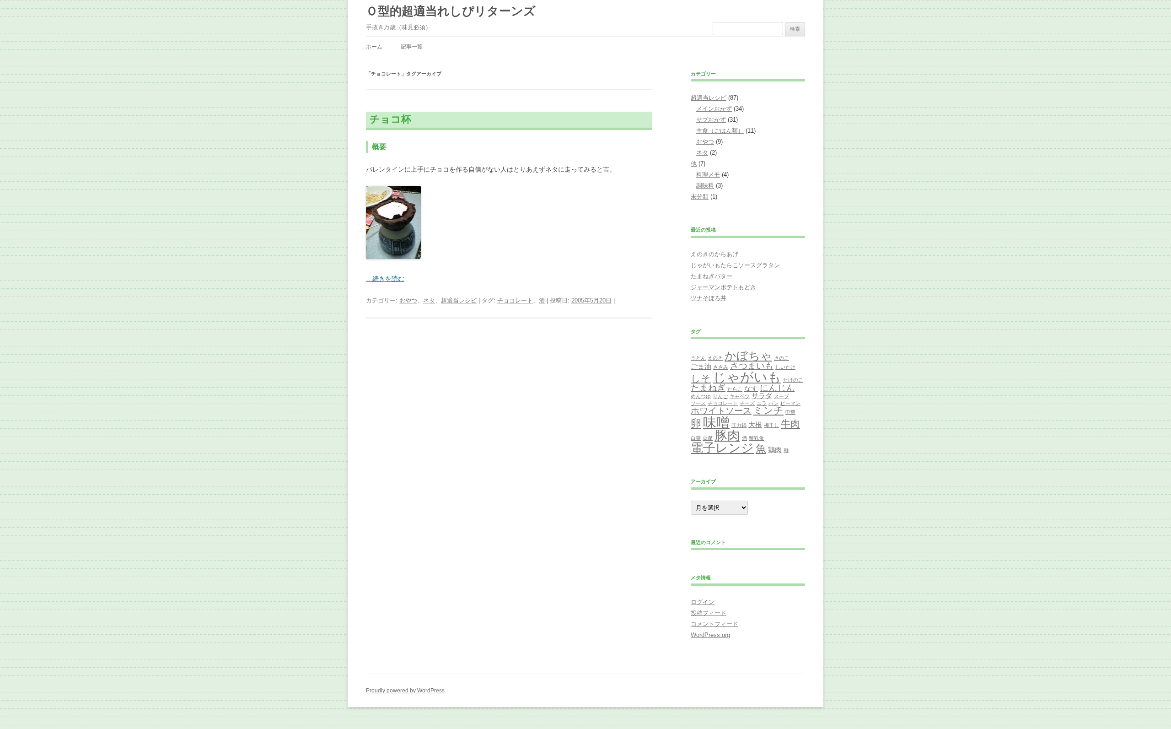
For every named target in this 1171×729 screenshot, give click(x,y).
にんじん (777, 388)
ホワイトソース (721, 411)
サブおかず (711, 119)
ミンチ (768, 410)
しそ (701, 378)
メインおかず (714, 108)
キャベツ (740, 396)
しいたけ (785, 367)
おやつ (408, 300)
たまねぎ (708, 388)
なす (751, 388)
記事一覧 (412, 46)
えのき (715, 358)
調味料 (705, 185)
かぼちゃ (748, 355)
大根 (755, 424)
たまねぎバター (711, 276)
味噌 (716, 422)
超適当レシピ (459, 300)
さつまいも (752, 366)
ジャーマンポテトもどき (723, 287)
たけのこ (793, 380)
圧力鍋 (739, 425)
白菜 (696, 438)
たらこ (734, 389)
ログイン (702, 602)
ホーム (374, 46)
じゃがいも (747, 376)
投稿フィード (708, 613)
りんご (720, 396)
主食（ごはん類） (720, 130)
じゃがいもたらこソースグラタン (735, 265)
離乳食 (756, 438)
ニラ (762, 403)
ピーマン (790, 403)
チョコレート (515, 300)
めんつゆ (701, 396)
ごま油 (701, 366)
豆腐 (708, 438)
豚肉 (727, 435)
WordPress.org (710, 635)
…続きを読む (385, 278)
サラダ (762, 396)
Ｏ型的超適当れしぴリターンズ (451, 11)
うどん (698, 358)
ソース (698, 403)
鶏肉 (775, 450)
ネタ (429, 300)
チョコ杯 (390, 119)
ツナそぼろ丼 (708, 298)
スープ (781, 396)
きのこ (781, 358)
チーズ (747, 403)
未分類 (700, 196)
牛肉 (790, 423)
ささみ (720, 367)
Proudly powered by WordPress (405, 690)
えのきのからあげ (714, 254)
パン (773, 403)
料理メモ (708, 174)
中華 (790, 412)
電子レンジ (722, 448)
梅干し (771, 425)
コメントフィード (714, 624)
